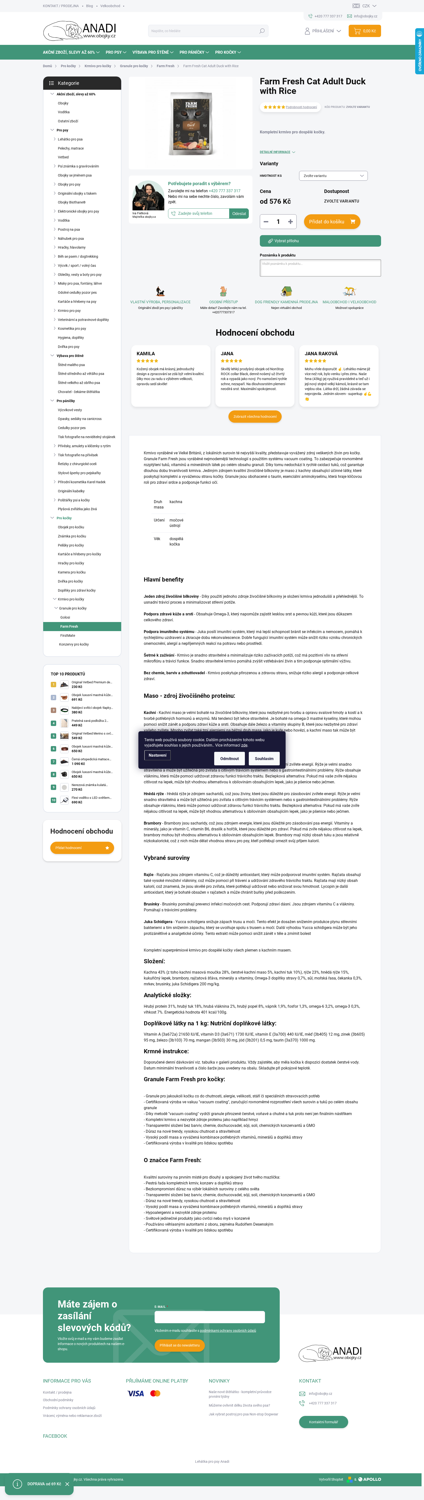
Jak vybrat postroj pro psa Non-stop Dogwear (243, 1414)
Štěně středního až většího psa (81, 374)
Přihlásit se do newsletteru (180, 1345)
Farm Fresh (69, 626)
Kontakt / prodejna (57, 1392)
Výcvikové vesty (70, 410)
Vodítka (64, 112)
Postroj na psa (69, 229)
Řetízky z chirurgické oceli (77, 464)
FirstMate (67, 635)
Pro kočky (64, 518)
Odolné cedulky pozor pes (77, 292)
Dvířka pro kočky (70, 581)
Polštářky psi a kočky (74, 500)
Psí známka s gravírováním (78, 166)
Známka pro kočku (72, 536)
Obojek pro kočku (71, 527)
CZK (366, 6)
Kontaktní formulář (323, 1422)
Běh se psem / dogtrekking (78, 256)
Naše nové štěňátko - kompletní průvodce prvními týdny (240, 1394)
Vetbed (63, 157)
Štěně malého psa (71, 365)
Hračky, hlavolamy (72, 247)
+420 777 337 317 (323, 1403)
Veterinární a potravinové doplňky (83, 320)
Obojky (63, 103)
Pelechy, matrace (71, 148)
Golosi (65, 617)
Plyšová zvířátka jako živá (77, 509)
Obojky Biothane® (72, 202)
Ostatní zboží (68, 121)
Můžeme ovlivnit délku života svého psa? (239, 1405)
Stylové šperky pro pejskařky (79, 473)
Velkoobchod (110, 6)
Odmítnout (229, 758)
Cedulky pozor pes (72, 428)
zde (244, 745)
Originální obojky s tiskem (77, 193)
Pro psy (62, 130)
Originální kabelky (71, 491)
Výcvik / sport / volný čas (77, 265)
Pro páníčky (66, 401)
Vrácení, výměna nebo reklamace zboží (72, 1416)
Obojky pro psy (69, 184)
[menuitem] (72, 52)
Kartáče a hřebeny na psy (77, 302)
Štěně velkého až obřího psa (79, 383)
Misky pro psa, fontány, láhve (80, 283)
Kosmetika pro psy (72, 329)
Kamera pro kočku (72, 572)
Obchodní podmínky (58, 1400)
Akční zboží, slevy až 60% (76, 94)
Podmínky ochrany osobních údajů (69, 1408)
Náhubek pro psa (71, 239)
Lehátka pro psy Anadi (212, 1461)
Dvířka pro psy (69, 347)
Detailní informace (275, 152)
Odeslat (239, 214)
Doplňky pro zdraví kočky (77, 590)
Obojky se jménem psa (75, 175)
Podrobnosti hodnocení (301, 107)
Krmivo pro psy (69, 311)
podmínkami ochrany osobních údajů (228, 1331)
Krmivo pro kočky (71, 599)
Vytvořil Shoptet (331, 1479)
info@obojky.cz (320, 1394)
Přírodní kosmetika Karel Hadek (82, 482)
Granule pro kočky (73, 608)
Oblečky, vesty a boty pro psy (80, 275)
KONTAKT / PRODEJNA (61, 6)
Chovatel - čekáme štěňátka (79, 392)
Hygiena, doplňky (71, 338)
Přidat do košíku (326, 222)
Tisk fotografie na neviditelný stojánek (86, 437)
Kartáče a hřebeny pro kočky (79, 554)
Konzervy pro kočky (74, 644)
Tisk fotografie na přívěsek (78, 455)
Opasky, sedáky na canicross (80, 419)
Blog (89, 6)
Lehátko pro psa (70, 139)
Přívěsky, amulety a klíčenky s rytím (84, 446)
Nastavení (157, 755)
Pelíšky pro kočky (71, 545)
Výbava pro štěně (70, 356)
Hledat (262, 31)
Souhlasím (264, 758)
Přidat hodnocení (68, 848)
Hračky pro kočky (71, 563)
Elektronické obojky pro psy (78, 211)
